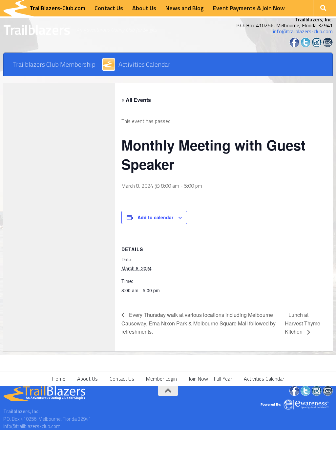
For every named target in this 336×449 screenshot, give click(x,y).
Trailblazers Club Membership (54, 64)
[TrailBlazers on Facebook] (294, 45)
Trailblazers (36, 29)
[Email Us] (328, 45)
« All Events (136, 100)
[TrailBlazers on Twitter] (305, 45)
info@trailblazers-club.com (303, 31)
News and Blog (184, 8)
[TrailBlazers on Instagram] (317, 45)
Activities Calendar (144, 64)
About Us (144, 8)
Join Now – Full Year (210, 379)
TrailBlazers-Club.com (57, 8)
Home (58, 379)
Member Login (161, 379)
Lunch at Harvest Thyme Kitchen (302, 323)
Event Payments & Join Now (249, 8)
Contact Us (108, 8)
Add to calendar (155, 217)
